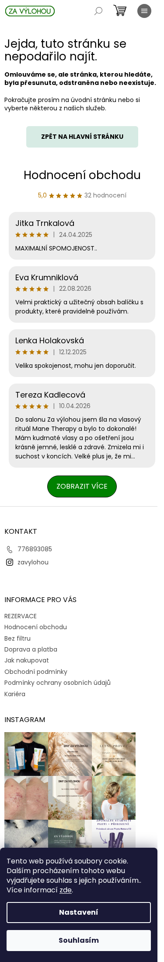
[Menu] (144, 11)
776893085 (34, 549)
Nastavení (78, 912)
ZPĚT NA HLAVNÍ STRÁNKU (82, 136)
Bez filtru (17, 638)
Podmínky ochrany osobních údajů (57, 682)
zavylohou (33, 562)
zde (65, 890)
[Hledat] (98, 11)
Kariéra (14, 694)
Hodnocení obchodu (82, 175)
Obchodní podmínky (35, 671)
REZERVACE (20, 616)
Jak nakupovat (26, 660)
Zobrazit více (82, 486)
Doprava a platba (30, 649)
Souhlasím (79, 940)
